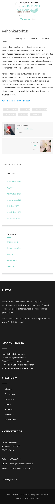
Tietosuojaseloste (9, 479)
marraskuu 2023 (14, 200)
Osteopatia (12, 260)
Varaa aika (25, 19)
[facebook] (4, 329)
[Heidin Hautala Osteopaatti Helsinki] (27, 12)
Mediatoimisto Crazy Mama (27, 498)
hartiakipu (26, 109)
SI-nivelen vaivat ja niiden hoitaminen (18, 364)
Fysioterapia (12, 241)
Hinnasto (9, 409)
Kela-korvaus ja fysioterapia (14, 357)
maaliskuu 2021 (14, 212)
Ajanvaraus (9, 414)
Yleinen (4, 42)
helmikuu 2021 (13, 218)
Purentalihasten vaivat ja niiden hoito (18, 368)
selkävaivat (37, 114)
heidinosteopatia (41, 109)
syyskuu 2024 (13, 187)
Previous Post (25, 127)
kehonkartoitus (11, 114)
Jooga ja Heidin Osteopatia (13, 354)
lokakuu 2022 (13, 206)
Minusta (8, 389)
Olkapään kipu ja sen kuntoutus (15, 361)
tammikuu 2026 (14, 181)
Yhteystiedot (10, 419)
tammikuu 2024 (14, 193)
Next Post (34, 144)
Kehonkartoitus (46, 38)
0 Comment (33, 38)
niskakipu (24, 114)
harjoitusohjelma (11, 109)
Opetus (19, 132)
